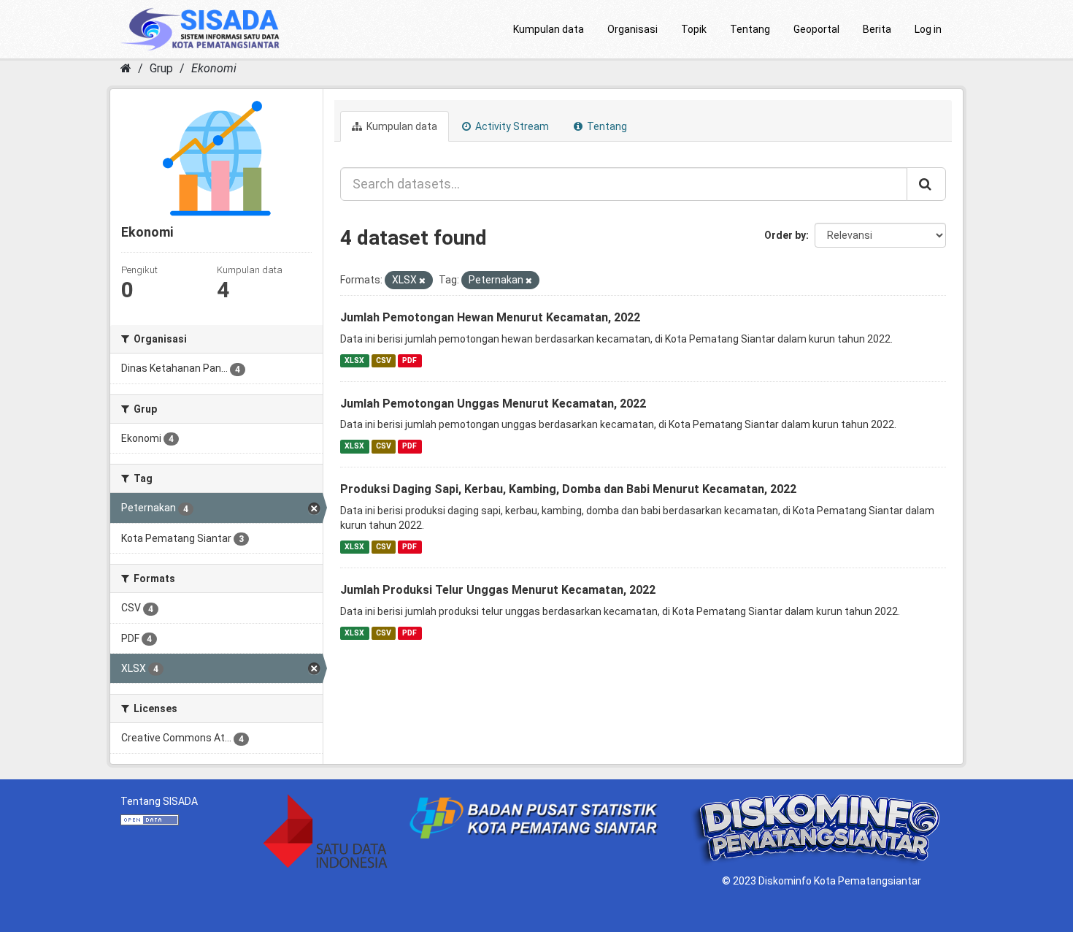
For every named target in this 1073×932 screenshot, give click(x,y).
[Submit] (926, 184)
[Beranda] (125, 68)
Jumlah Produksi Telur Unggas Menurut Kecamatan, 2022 (497, 590)
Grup (161, 68)
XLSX (354, 360)
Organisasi (632, 29)
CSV (383, 360)
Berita (877, 29)
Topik (694, 29)
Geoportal (816, 29)
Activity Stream (511, 126)
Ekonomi (213, 68)
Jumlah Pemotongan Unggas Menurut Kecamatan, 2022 (493, 403)
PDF (409, 360)
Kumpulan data (548, 29)
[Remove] (422, 281)
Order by (785, 235)
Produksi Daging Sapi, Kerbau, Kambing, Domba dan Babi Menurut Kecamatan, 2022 (568, 489)
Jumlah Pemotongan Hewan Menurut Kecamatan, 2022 (490, 317)
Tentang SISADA (159, 801)
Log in (928, 29)
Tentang (750, 29)
